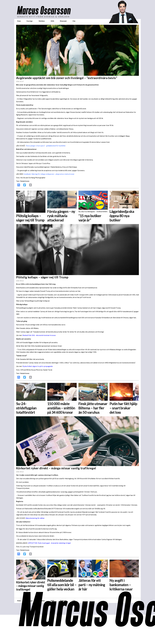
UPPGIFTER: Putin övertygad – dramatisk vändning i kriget (49, 543)
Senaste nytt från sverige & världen (43, 16)
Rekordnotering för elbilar (35, 518)
